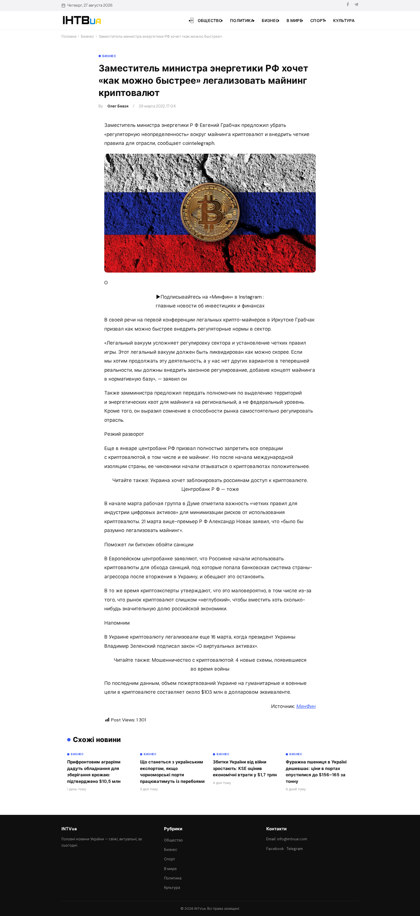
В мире (294, 20)
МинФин (306, 706)
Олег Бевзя (117, 106)
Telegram (295, 848)
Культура (344, 20)
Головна (68, 36)
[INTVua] (81, 20)
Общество (210, 20)
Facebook (275, 848)
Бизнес (270, 20)
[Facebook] (347, 5)
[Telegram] (356, 5)
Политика (242, 20)
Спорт (317, 20)
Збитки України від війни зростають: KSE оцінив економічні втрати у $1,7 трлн (245, 768)
